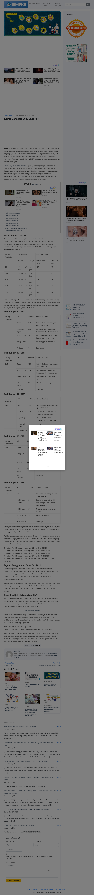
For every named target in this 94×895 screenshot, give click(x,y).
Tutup (47, 466)
